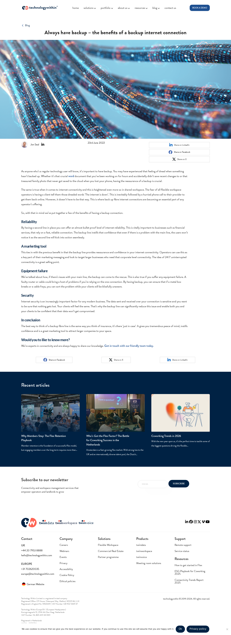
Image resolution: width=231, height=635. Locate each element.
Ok (180, 628)
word (71, 176)
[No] (227, 629)
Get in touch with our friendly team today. (129, 346)
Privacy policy (198, 628)
